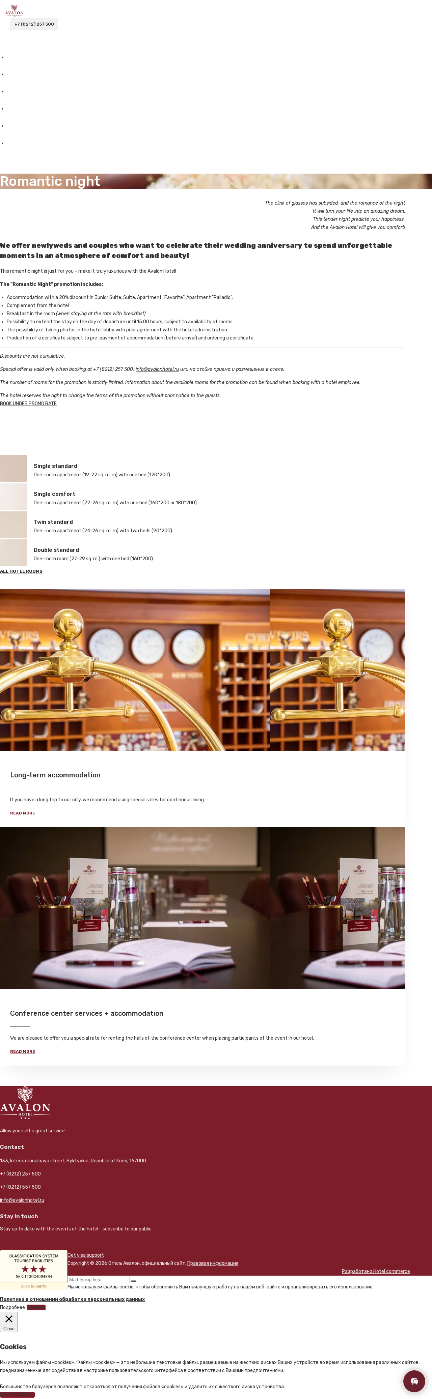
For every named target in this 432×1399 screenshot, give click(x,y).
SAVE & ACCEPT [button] (17, 1395)
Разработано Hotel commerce (376, 1271)
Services (19, 91)
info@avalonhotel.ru (22, 1200)
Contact (18, 143)
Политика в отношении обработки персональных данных (72, 1299)
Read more (22, 813)
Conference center (33, 126)
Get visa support (86, 1255)
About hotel (24, 57)
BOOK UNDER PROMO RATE (28, 404)
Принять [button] (36, 1307)
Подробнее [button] (12, 1307)
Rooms (15, 74)
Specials (19, 109)
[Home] (14, 16)
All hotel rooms (21, 571)
